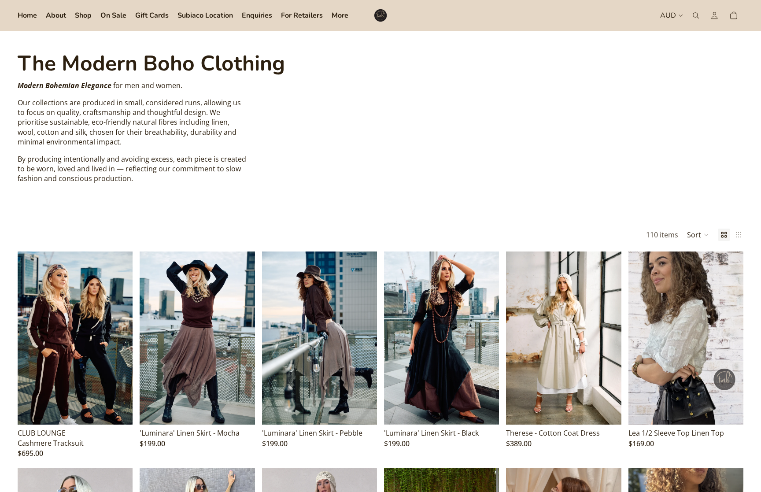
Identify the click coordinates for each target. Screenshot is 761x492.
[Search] (696, 15)
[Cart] (733, 15)
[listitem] (340, 15)
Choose (126, 411)
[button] (698, 234)
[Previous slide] (31, 338)
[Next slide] (119, 338)
